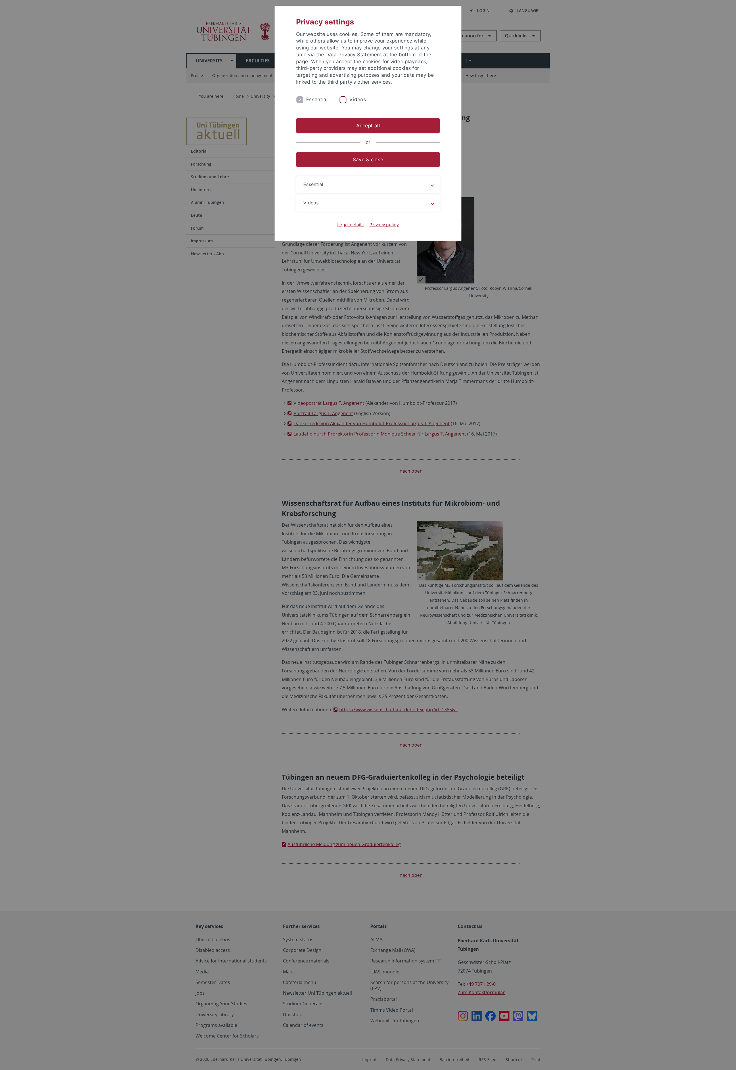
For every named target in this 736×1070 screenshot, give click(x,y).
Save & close (368, 159)
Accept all (368, 126)
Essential (316, 99)
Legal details (350, 224)
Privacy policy (384, 224)
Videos (357, 99)
